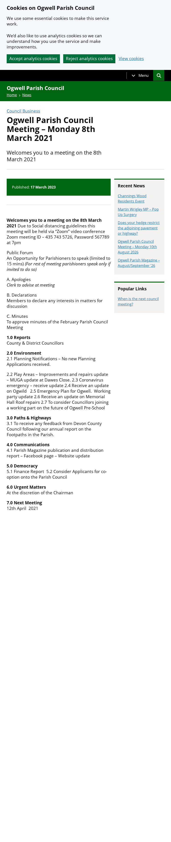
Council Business (23, 111)
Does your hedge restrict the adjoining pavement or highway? (139, 228)
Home (12, 94)
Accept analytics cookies (33, 58)
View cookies (131, 59)
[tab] (140, 75)
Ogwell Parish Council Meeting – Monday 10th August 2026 (137, 247)
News (26, 94)
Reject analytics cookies (89, 58)
